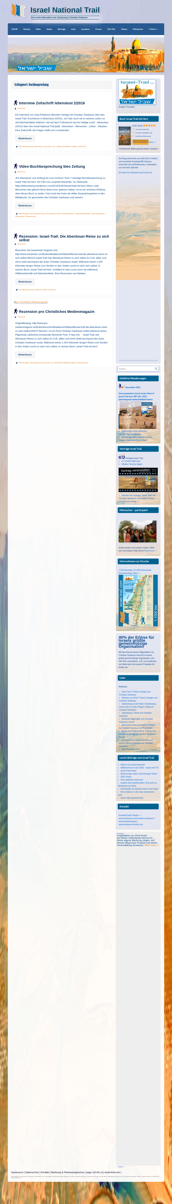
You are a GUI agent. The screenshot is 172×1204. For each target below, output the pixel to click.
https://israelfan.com (130, 749)
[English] (120, 109)
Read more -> (150, 551)
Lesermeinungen (98, 214)
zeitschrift (82, 146)
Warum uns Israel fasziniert (133, 765)
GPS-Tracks (126, 777)
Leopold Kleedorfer (82, 214)
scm (53, 146)
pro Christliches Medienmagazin (63, 363)
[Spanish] (146, 109)
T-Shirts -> (153, 29)
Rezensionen (30, 216)
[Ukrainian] (149, 109)
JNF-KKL (111, 29)
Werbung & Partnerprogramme (67, 1172)
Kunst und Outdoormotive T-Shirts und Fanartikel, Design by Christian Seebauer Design (137, 734)
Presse (98, 29)
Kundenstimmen (67, 214)
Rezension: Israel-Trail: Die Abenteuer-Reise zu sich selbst (64, 238)
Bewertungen (24, 214)
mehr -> (152, 142)
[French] (123, 109)
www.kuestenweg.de (128, 821)
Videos (124, 29)
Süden (49, 29)
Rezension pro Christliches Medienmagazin (57, 312)
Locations (85, 29)
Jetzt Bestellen (140, 142)
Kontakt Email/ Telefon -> (130, 815)
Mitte (38, 29)
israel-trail (21, 108)
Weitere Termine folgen (132, 464)
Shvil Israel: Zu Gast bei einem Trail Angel (139, 789)
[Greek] (129, 109)
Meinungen (19, 216)
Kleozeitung (50, 214)
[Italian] (136, 109)
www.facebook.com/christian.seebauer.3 (136, 818)
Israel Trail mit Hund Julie (132, 798)
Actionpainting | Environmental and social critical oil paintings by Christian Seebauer (136, 743)
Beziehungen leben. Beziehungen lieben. (139, 774)
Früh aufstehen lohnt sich (132, 780)
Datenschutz (32, 1172)
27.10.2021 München (131, 461)
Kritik (58, 214)
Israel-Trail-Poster (128, 771)
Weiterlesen (25, 138)
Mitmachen (138, 29)
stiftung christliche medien (66, 146)
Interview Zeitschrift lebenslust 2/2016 (52, 103)
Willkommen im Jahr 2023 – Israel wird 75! (139, 768)
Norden (26, 29)
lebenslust (38, 146)
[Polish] (143, 109)
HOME (14, 29)
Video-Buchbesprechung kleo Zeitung (52, 166)
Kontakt (45, 1172)
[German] (126, 109)
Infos (73, 29)
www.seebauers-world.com (131, 824)
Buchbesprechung (26, 146)
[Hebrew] (133, 109)
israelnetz (38, 290)
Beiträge (61, 29)
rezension (47, 146)
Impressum (17, 1172)
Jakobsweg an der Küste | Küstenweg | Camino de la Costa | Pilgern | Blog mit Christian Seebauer (137, 707)
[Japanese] (139, 109)
